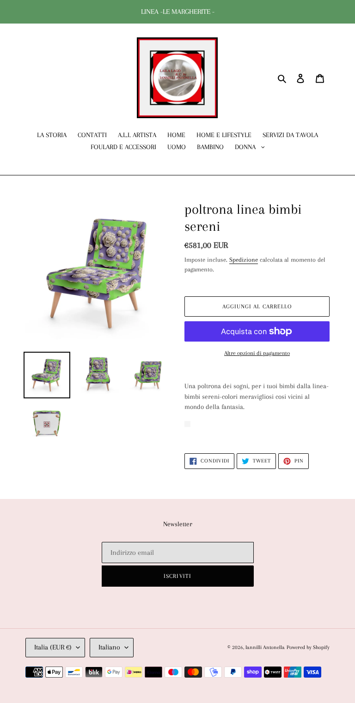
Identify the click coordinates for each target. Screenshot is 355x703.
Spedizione (243, 259)
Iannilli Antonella (265, 647)
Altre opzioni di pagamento (257, 353)
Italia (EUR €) (53, 647)
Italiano (109, 647)
